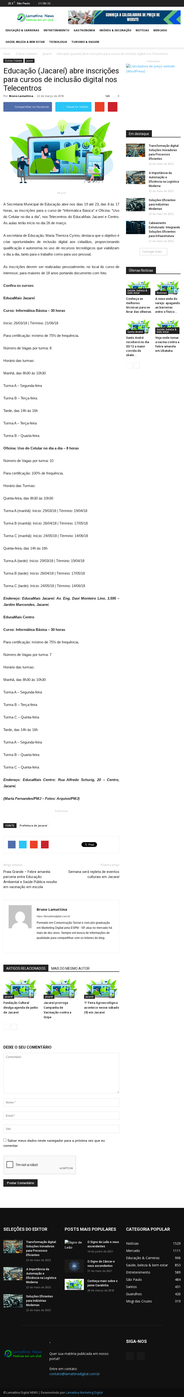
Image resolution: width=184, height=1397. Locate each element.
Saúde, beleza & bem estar (25, 42)
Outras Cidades (26, 54)
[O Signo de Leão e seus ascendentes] (74, 1246)
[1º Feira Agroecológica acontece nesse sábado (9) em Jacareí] (101, 988)
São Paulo (134, 1279)
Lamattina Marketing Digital (84, 1393)
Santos (131, 1286)
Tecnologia (58, 42)
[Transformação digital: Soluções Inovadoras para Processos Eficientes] (135, 150)
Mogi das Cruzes (139, 1301)
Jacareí (47, 54)
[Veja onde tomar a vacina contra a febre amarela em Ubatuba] (168, 326)
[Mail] (169, 3)
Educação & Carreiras (22, 30)
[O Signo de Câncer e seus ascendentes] (74, 1266)
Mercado (160, 30)
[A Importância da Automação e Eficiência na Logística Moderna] (135, 177)
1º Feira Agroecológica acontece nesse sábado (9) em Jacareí (101, 1007)
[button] (175, 36)
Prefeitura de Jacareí (33, 825)
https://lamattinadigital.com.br (53, 916)
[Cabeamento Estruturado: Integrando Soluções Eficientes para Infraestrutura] (135, 227)
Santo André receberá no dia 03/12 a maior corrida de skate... (137, 346)
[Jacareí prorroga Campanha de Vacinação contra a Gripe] (61, 988)
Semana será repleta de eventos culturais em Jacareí (93, 874)
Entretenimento (56, 30)
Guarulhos (134, 1294)
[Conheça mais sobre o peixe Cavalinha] (74, 1284)
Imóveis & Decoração (115, 30)
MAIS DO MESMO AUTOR (70, 968)
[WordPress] (177, 3)
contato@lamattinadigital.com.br (74, 1373)
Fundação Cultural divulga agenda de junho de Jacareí (20, 1007)
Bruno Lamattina (21, 96)
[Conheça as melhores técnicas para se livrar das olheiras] (139, 287)
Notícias (142, 30)
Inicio (7, 54)
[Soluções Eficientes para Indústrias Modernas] (135, 204)
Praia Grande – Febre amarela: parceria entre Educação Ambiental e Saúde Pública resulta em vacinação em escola (30, 879)
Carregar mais (152, 252)
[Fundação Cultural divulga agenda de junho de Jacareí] (21, 988)
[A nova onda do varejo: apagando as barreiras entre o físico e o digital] (168, 287)
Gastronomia (84, 30)
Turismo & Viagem (85, 42)
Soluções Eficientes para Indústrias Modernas (162, 205)
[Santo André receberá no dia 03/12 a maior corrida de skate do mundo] (139, 326)
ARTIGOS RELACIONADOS (26, 968)
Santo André (135, 331)
